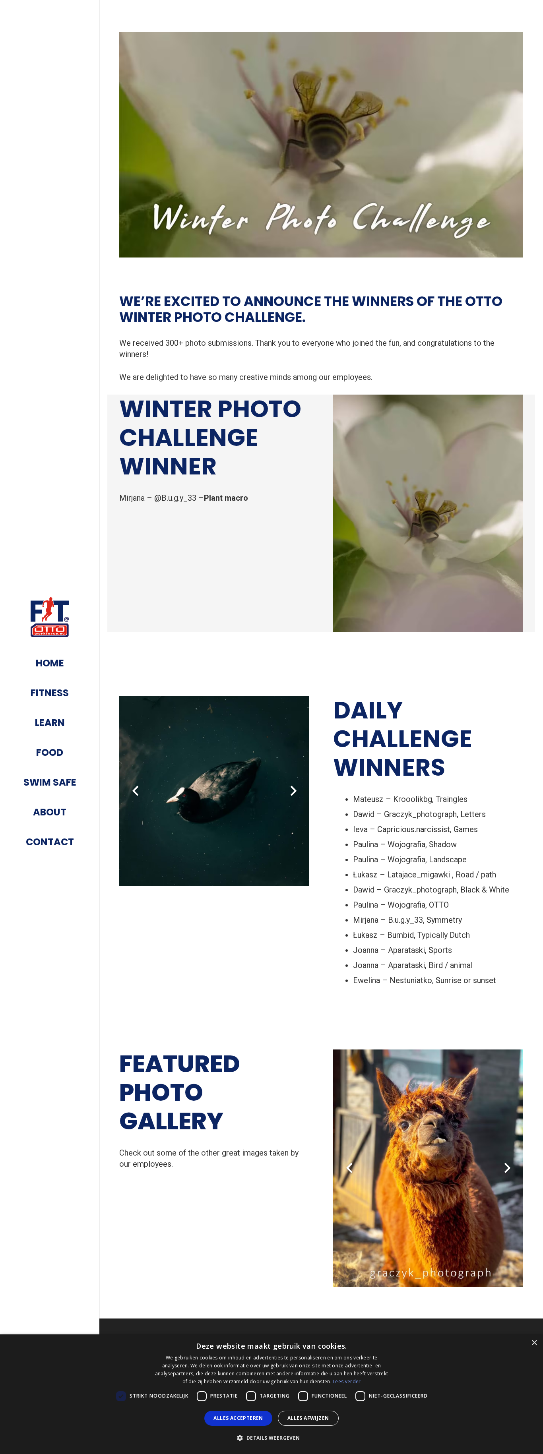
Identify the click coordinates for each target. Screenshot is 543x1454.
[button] (271, 1438)
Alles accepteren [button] (238, 1418)
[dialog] (271, 1394)
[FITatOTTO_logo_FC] (50, 617)
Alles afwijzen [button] (308, 1418)
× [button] (534, 1343)
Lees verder (347, 1381)
